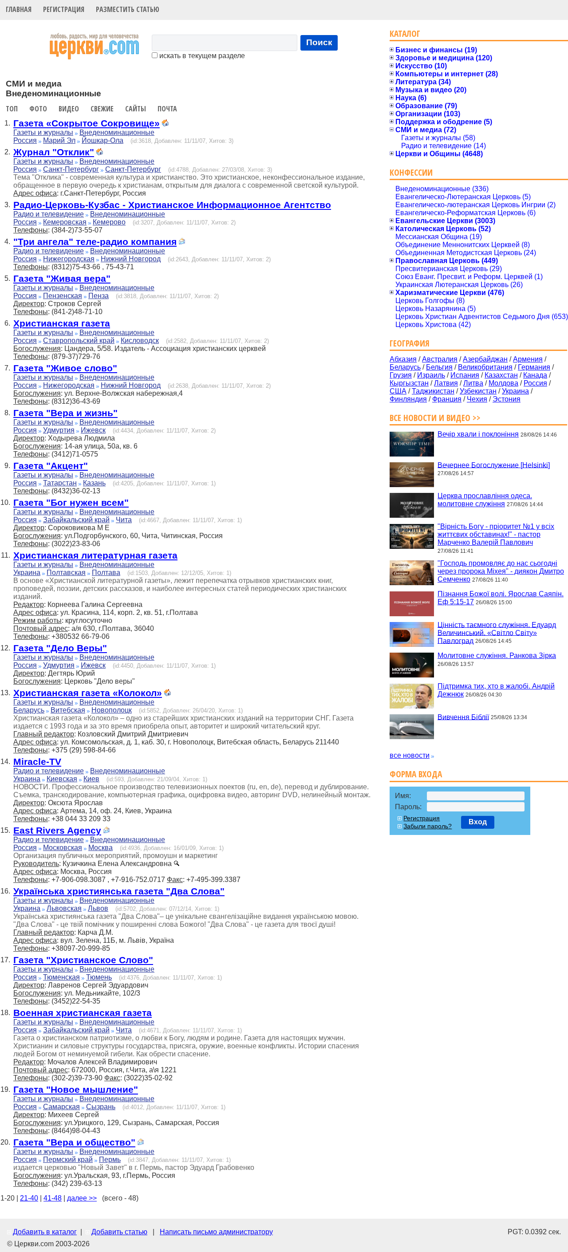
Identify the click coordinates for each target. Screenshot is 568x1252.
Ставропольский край (78, 340)
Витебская (68, 710)
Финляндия (408, 399)
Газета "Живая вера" (61, 278)
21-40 (29, 1198)
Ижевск (93, 430)
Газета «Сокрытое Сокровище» (86, 123)
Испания (464, 375)
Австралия (440, 359)
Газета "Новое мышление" (75, 1089)
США (398, 391)
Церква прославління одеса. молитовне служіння (485, 500)
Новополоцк (111, 710)
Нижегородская (69, 259)
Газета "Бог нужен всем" (71, 502)
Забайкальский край (76, 520)
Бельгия (439, 367)
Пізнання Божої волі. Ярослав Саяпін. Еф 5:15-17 (501, 598)
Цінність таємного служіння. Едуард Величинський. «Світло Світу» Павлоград (497, 632)
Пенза (98, 295)
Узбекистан (478, 391)
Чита (124, 520)
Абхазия (403, 359)
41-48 (52, 1198)
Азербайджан (485, 359)
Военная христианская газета (82, 1013)
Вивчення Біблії (463, 716)
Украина (26, 572)
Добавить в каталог (45, 1232)
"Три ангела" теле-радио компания (95, 241)
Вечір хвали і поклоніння (478, 434)
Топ (12, 109)
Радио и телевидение (48, 214)
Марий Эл (59, 140)
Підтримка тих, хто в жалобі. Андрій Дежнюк (496, 690)
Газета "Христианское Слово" (83, 960)
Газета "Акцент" (50, 466)
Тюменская (61, 977)
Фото (38, 109)
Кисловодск (140, 340)
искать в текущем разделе (201, 55)
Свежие (102, 109)
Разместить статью (127, 9)
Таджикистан (433, 391)
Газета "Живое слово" (65, 368)
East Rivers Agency (57, 830)
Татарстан (60, 483)
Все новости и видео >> (435, 418)
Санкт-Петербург (71, 169)
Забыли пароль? (427, 826)
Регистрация (63, 9)
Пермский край (68, 1159)
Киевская (62, 779)
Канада (535, 375)
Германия (534, 367)
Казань (94, 483)
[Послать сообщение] (181, 242)
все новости (410, 755)
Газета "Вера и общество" (74, 1142)
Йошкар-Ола (102, 140)
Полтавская (66, 572)
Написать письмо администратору (216, 1232)
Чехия (477, 399)
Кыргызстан (409, 383)
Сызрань (100, 1106)
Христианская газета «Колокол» (87, 693)
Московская (62, 847)
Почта (167, 109)
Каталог (405, 33)
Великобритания (485, 367)
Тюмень (99, 977)
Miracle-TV (37, 761)
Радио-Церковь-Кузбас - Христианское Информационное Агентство (172, 205)
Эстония (507, 399)
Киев (91, 779)
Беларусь (28, 710)
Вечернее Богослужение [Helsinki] (494, 465)
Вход (478, 822)
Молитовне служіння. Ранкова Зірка (497, 655)
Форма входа (416, 774)
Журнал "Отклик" (53, 152)
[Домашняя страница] (165, 124)
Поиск (319, 42)
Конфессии (411, 172)
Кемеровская (65, 222)
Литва (473, 383)
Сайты (135, 109)
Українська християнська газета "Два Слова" (119, 891)
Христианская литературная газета (95, 555)
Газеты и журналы (43, 132)
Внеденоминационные (116, 132)
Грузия (401, 375)
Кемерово (109, 222)
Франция (447, 399)
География (410, 343)
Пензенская (62, 295)
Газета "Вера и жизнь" (65, 413)
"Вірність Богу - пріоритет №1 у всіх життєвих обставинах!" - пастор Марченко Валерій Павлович (496, 534)
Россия (25, 140)
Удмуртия (59, 430)
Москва (100, 847)
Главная (19, 9)
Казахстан (501, 375)
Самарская (61, 1106)
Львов (98, 908)
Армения (528, 359)
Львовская (64, 908)
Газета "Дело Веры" (60, 648)
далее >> (82, 1198)
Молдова (503, 383)
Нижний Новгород (131, 259)
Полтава (106, 572)
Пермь (110, 1159)
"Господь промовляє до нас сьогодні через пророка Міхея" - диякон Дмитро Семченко (501, 571)
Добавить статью (119, 1232)
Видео (69, 109)
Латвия (446, 383)
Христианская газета (61, 323)
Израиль (431, 375)
